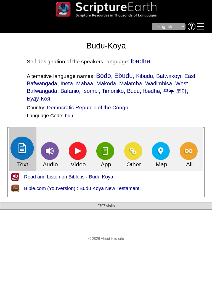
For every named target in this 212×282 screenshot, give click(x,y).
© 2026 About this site (106, 239)
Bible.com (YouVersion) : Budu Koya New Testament (81, 188)
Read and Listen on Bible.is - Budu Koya (68, 177)
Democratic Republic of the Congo (87, 107)
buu (69, 115)
